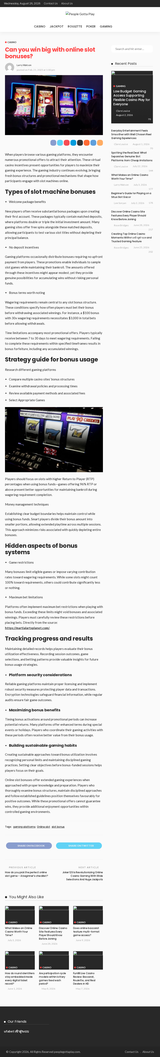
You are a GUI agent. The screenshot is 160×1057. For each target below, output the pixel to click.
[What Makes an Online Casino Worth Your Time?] (20, 915)
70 (149, 119)
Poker (91, 26)
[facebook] (137, 3)
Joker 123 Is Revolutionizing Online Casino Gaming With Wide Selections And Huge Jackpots (82, 876)
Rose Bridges (121, 225)
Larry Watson (24, 65)
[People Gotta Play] (80, 14)
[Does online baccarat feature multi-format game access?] (88, 915)
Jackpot (57, 26)
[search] (123, 26)
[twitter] (142, 3)
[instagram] (153, 3)
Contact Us (51, 3)
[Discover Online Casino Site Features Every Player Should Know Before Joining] (54, 915)
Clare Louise (123, 110)
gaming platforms (24, 826)
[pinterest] (148, 3)
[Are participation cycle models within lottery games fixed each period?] (54, 960)
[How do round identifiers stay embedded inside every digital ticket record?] (20, 960)
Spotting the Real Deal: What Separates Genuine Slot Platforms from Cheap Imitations (131, 156)
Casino (39, 26)
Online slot (43, 826)
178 (151, 202)
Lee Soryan (120, 203)
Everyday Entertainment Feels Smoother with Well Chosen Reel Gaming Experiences (131, 134)
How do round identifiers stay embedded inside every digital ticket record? (19, 978)
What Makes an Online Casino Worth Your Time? (18, 931)
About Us (67, 3)
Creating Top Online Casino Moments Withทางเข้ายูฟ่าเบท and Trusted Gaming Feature (131, 237)
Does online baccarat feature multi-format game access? (86, 931)
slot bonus (58, 826)
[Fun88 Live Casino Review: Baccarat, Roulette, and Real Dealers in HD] (88, 960)
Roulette (75, 26)
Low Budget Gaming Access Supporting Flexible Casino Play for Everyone (131, 98)
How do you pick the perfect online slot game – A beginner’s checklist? (26, 874)
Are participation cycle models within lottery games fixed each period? (52, 978)
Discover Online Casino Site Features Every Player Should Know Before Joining (53, 933)
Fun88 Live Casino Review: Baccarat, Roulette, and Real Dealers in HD (84, 978)
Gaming (106, 26)
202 (151, 251)
